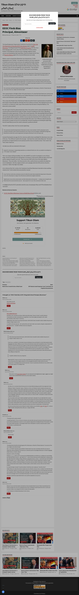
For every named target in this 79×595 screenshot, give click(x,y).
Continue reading (39, 27)
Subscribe (52, 23)
